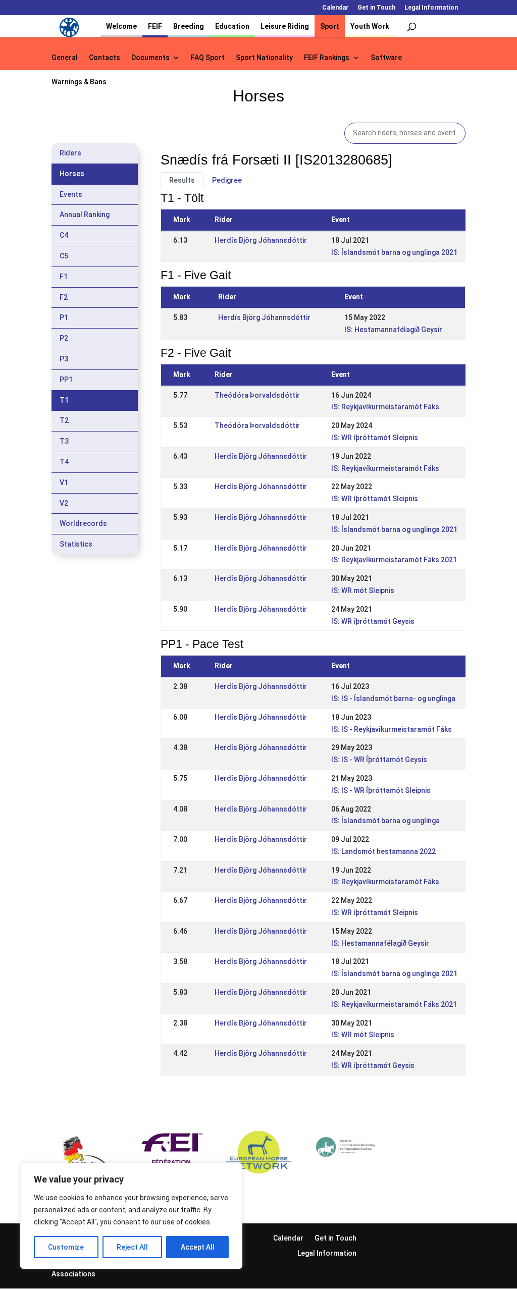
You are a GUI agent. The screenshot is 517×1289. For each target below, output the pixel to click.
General (64, 58)
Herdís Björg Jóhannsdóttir (261, 240)
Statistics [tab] (76, 544)
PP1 (66, 379)
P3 (64, 359)
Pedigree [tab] (227, 180)
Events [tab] (71, 194)
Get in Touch (376, 8)
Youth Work (369, 26)
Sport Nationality (264, 58)
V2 (64, 503)
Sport (329, 26)
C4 (64, 235)
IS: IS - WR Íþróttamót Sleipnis (381, 790)
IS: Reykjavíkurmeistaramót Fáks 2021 (394, 560)
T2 (64, 420)
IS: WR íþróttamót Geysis (373, 621)
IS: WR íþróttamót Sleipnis (374, 438)
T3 (64, 441)
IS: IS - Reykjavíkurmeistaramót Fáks (391, 729)
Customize (66, 1247)
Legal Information (431, 8)
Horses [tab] (72, 174)
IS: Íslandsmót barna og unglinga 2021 (394, 252)
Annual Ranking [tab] (85, 214)
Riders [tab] (70, 153)
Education (232, 26)
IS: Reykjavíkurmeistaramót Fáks (385, 407)
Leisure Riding (285, 26)
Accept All (198, 1247)
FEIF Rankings (326, 58)
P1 (64, 317)
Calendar (335, 8)
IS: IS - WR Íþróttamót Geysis (379, 760)
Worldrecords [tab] (83, 523)
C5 (64, 256)
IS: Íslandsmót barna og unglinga (385, 821)
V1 (64, 482)
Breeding (188, 26)
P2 (64, 338)
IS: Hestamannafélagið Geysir (393, 330)
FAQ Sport (208, 58)
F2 (64, 297)
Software (386, 58)
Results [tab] (182, 180)
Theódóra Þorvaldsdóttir (257, 395)
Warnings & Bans (79, 82)
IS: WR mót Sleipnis (362, 590)
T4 (64, 462)
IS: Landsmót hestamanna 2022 (383, 851)
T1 (64, 400)
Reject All (132, 1247)
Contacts (104, 58)
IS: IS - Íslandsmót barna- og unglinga (393, 698)
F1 (64, 277)
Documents (150, 58)
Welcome (121, 26)
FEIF (155, 26)
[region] (131, 1216)
